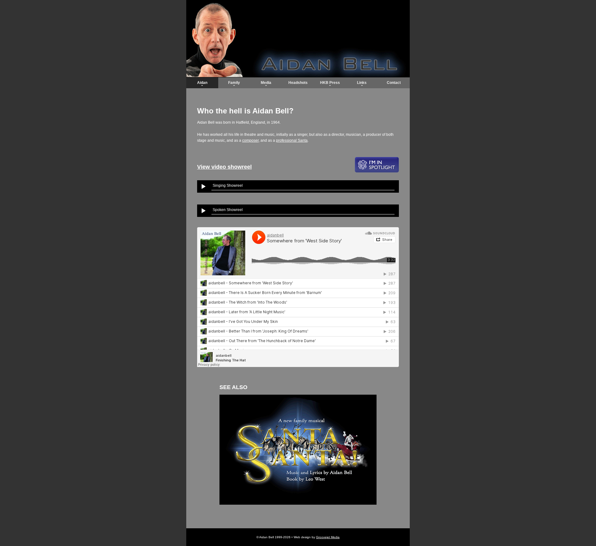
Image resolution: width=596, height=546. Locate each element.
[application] (298, 186)
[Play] (203, 186)
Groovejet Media (328, 537)
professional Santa (292, 140)
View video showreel (224, 167)
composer (250, 140)
